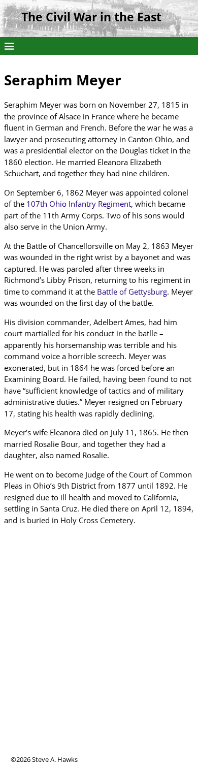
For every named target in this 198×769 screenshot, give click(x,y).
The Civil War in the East (91, 17)
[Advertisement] (99, 656)
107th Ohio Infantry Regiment (78, 204)
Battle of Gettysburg (132, 291)
